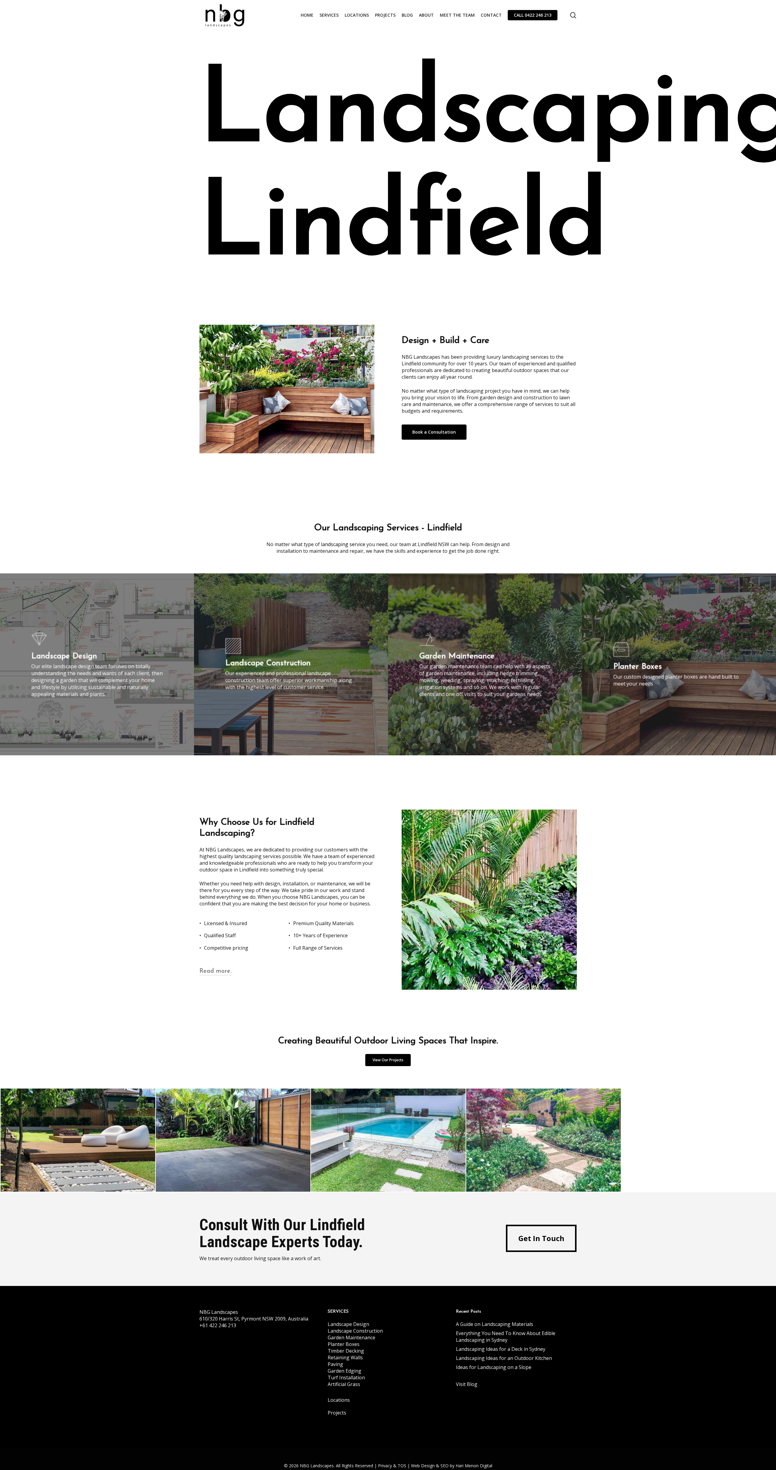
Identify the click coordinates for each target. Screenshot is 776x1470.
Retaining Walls (345, 1357)
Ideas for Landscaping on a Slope (493, 1367)
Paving (335, 1364)
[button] (434, 432)
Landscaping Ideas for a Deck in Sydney (500, 1349)
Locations (339, 1400)
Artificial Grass (344, 1384)
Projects (337, 1412)
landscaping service (343, 544)
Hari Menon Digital (474, 1465)
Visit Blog (466, 1384)
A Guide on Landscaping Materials (494, 1324)
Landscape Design (348, 1324)
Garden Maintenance (351, 1337)
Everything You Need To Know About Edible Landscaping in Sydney (505, 1336)
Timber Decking (346, 1351)
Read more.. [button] (215, 971)
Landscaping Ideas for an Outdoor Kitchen (504, 1358)
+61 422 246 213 (217, 1325)
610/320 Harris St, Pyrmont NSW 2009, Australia (253, 1318)
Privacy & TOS (392, 1465)
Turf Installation (346, 1377)
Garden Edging (344, 1371)
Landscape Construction (355, 1330)
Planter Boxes (344, 1344)
